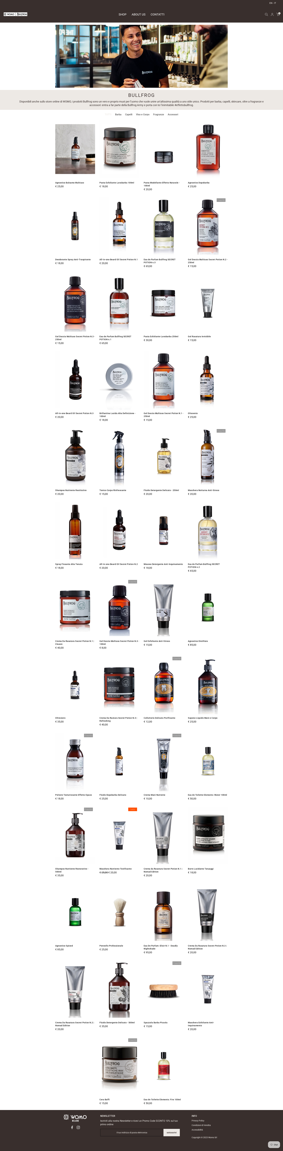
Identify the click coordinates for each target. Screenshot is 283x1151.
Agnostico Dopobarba (199, 183)
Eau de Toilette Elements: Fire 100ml (162, 1099)
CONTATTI (157, 14)
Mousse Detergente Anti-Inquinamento (163, 564)
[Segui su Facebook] (72, 1127)
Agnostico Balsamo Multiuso (69, 183)
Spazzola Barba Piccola (155, 1022)
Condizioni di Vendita (201, 1125)
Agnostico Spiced (64, 946)
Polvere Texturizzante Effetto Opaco (73, 795)
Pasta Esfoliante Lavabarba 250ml (161, 336)
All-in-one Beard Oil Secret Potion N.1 (118, 259)
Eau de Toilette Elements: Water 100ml (207, 795)
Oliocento (193, 413)
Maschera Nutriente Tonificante (115, 869)
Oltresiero (60, 718)
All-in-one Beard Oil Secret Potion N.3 (74, 413)
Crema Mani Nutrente (154, 795)
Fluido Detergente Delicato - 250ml (161, 490)
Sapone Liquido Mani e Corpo (203, 718)
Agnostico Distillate (198, 641)
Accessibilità (197, 1130)
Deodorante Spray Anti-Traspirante (73, 259)
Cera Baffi (104, 1099)
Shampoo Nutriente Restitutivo (71, 490)
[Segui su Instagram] (78, 1127)
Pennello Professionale (111, 946)
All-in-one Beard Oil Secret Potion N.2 (118, 564)
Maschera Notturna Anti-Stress (203, 490)
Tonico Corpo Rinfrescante (112, 490)
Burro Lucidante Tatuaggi (201, 869)
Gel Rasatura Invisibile (199, 336)
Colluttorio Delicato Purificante (159, 718)
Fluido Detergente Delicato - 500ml (117, 1022)
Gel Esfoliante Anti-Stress (157, 641)
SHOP (122, 14)
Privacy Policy (198, 1120)
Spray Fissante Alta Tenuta (69, 564)
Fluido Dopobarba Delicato (112, 795)
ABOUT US (138, 14)
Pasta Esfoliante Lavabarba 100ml (116, 183)
